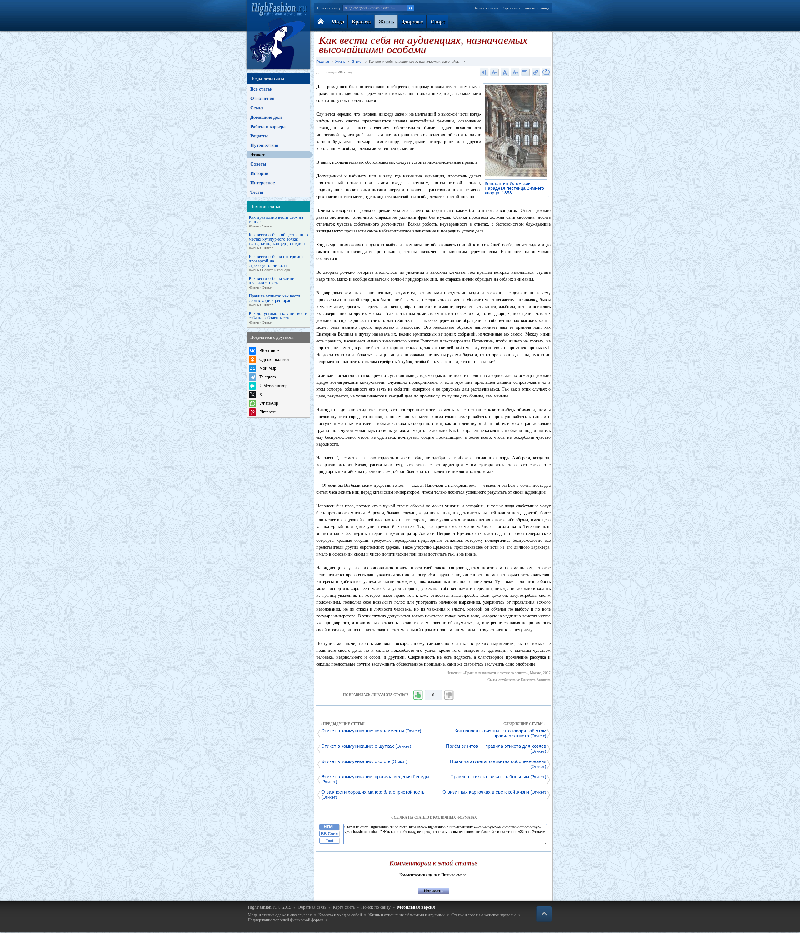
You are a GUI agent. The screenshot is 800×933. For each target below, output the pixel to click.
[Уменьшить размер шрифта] (494, 72)
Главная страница (536, 8)
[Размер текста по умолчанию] (505, 72)
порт (438, 22)
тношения (262, 98)
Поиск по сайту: (329, 8)
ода (337, 22)
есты (256, 192)
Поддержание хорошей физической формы (285, 919)
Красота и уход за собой (340, 914)
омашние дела (266, 117)
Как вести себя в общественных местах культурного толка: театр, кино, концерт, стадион (278, 241)
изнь (386, 22)
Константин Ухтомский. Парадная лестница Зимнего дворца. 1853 (514, 188)
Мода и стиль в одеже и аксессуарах (280, 914)
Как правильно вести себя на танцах (276, 221)
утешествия (264, 145)
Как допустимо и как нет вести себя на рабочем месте (278, 318)
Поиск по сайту (376, 907)
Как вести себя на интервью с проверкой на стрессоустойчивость (276, 263)
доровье (412, 22)
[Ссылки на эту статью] (536, 72)
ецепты (259, 135)
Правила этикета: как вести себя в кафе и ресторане (274, 300)
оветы (258, 164)
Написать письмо (486, 8)
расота (361, 22)
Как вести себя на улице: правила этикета (272, 283)
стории (259, 173)
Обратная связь (312, 907)
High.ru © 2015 (269, 907)
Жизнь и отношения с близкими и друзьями (406, 914)
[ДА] (417, 695)
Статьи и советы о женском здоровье (483, 914)
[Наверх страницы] (544, 914)
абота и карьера (268, 126)
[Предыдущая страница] (484, 72)
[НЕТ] (449, 695)
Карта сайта (511, 8)
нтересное (262, 182)
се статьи (261, 89)
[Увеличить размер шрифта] (515, 72)
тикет (257, 154)
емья (256, 107)
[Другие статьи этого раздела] (525, 72)
